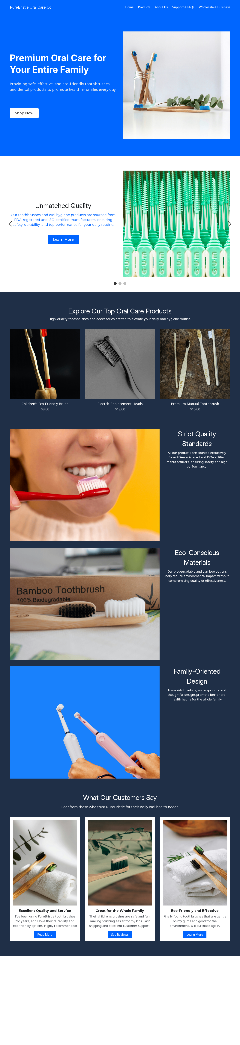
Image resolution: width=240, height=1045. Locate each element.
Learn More (63, 239)
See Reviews (120, 934)
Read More (44, 934)
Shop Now (24, 113)
